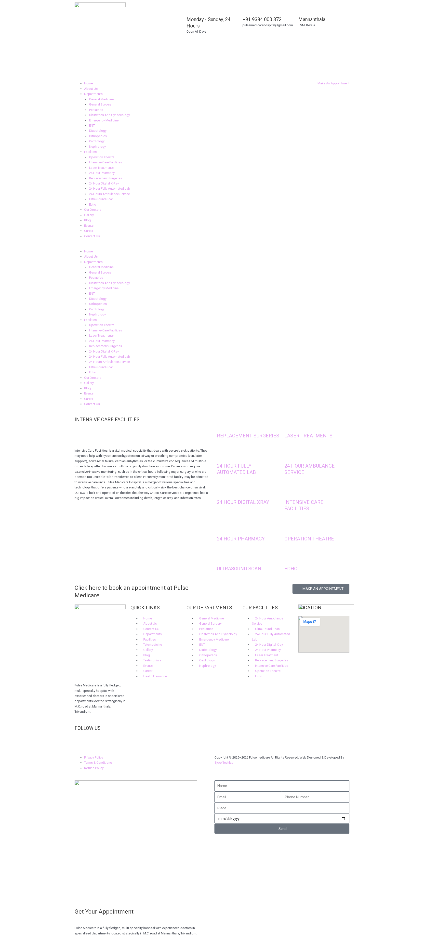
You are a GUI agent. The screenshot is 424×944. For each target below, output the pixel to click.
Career (88, 231)
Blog (87, 220)
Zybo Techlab (224, 762)
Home (88, 83)
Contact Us (92, 236)
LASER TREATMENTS (308, 436)
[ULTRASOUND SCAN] (223, 558)
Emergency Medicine (104, 120)
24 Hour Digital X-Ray (104, 183)
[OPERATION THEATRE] (290, 528)
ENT (92, 125)
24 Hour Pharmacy (102, 173)
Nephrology (97, 146)
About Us (91, 89)
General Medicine (101, 99)
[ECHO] (290, 558)
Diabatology (97, 130)
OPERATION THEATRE (309, 539)
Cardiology (97, 141)
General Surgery (100, 104)
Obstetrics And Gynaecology (109, 115)
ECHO (290, 569)
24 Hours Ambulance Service (109, 194)
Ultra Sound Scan (101, 199)
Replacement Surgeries (105, 178)
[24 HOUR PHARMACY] (223, 528)
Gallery (89, 215)
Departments (93, 94)
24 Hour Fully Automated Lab (109, 188)
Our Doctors (92, 209)
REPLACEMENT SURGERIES (248, 436)
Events (88, 225)
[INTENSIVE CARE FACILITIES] (290, 491)
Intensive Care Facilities (105, 162)
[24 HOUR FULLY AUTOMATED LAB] (223, 455)
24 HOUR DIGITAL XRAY (243, 502)
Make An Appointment (333, 83)
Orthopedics (98, 136)
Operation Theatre (101, 157)
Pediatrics (96, 110)
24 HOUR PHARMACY (241, 539)
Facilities (90, 152)
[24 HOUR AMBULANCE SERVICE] (290, 455)
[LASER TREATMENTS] (290, 425)
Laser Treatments (101, 168)
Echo (92, 204)
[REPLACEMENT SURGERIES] (223, 425)
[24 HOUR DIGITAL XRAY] (223, 491)
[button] (142, 246)
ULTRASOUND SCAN (239, 569)
